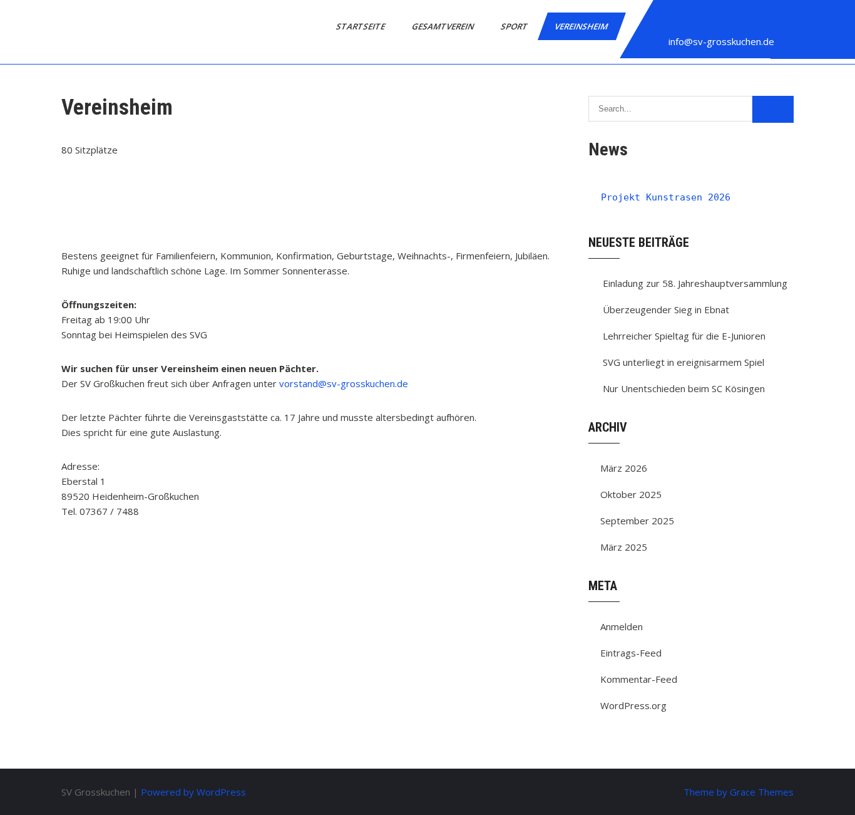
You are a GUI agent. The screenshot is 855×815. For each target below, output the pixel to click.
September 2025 (637, 520)
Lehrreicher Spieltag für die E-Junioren (684, 336)
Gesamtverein (444, 26)
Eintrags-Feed (631, 652)
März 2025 (623, 547)
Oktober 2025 (631, 494)
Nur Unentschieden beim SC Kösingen (684, 388)
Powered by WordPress (193, 792)
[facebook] (665, 21)
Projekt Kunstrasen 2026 (665, 197)
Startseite (361, 26)
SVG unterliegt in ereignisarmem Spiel (683, 362)
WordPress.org (633, 705)
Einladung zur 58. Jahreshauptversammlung (695, 283)
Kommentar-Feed (638, 679)
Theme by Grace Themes (738, 792)
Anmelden (621, 626)
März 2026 (623, 468)
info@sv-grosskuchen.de (721, 41)
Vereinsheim (582, 26)
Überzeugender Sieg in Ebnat (666, 309)
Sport (515, 26)
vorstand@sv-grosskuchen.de (343, 383)
